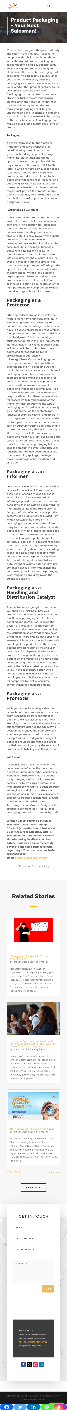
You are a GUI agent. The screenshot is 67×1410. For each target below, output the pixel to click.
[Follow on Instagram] (35, 1364)
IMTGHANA (39, 1399)
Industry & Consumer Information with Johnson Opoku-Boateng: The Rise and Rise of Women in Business (32, 1044)
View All (33, 1187)
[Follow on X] (29, 1364)
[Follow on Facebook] (23, 1364)
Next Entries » (53, 1172)
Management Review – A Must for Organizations (29, 957)
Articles (44, 961)
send (48, 1288)
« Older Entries (14, 1172)
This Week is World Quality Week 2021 (32, 1128)
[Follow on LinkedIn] (41, 1364)
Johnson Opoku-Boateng (25, 961)
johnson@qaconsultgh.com (31, 857)
